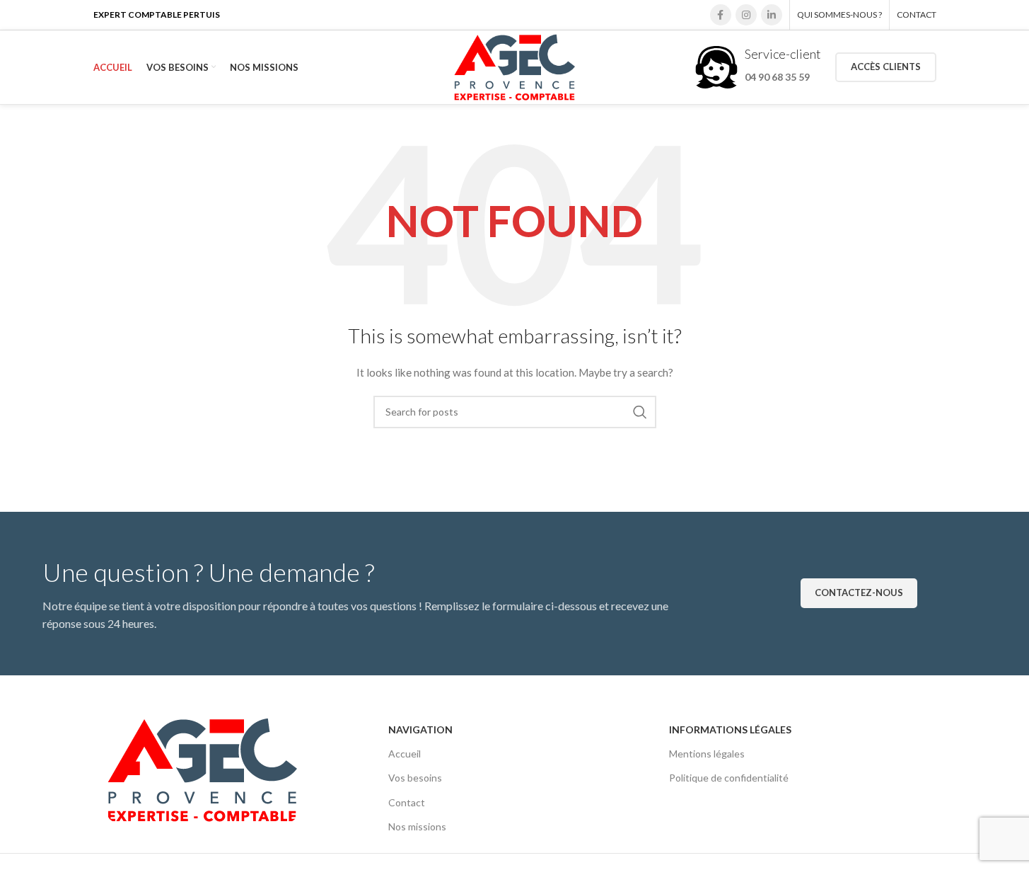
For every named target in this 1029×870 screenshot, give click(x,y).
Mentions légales (707, 754)
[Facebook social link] (720, 14)
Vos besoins (415, 778)
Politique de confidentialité (729, 778)
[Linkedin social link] (771, 14)
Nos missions (417, 826)
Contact (406, 802)
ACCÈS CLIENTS (886, 66)
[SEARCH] (640, 412)
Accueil (404, 754)
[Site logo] (514, 66)
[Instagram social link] (746, 14)
